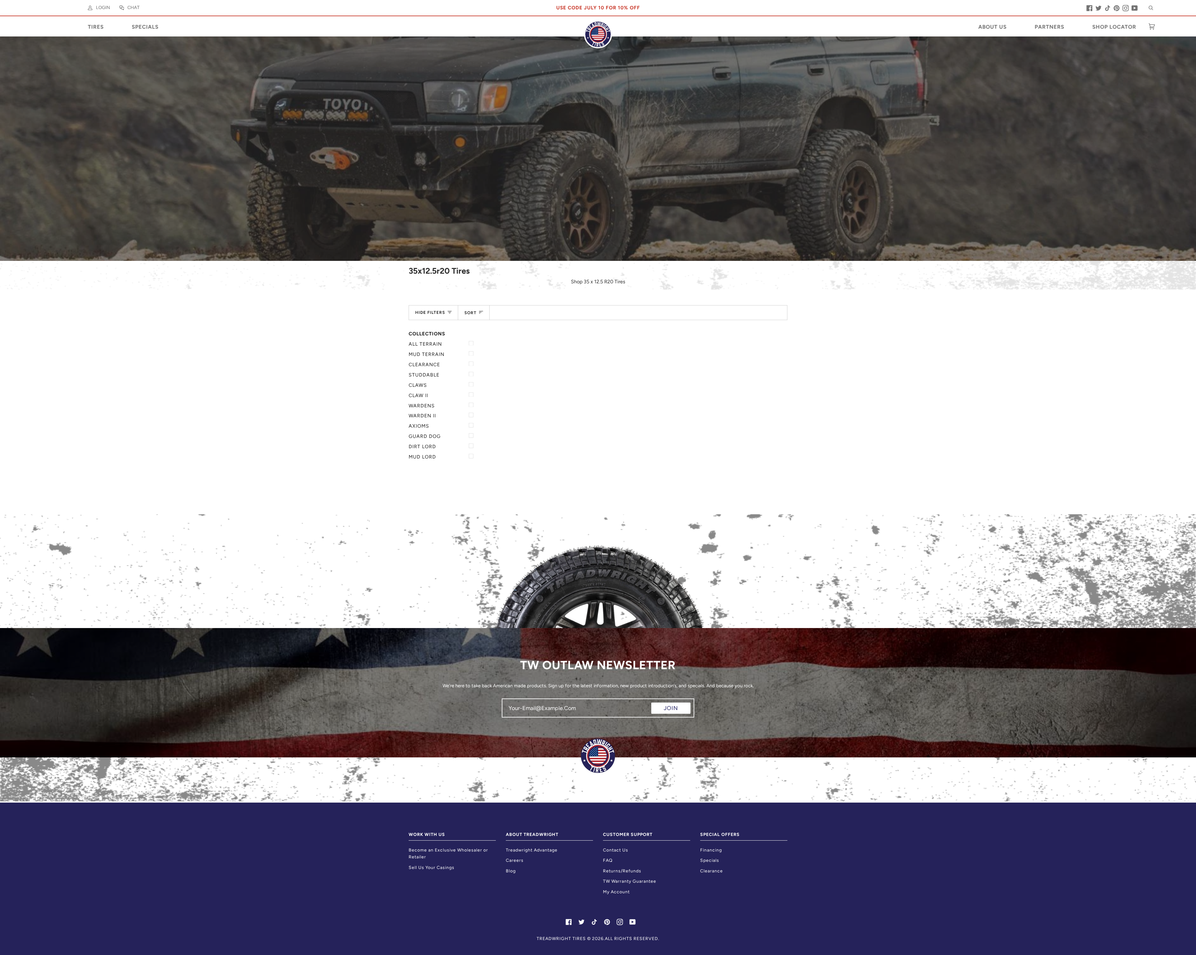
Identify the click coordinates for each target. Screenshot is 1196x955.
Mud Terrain (426, 354)
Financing (711, 850)
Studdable (424, 375)
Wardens (422, 406)
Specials (709, 860)
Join (671, 708)
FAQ (608, 860)
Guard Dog (425, 436)
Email (513, 713)
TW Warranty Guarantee (629, 881)
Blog (511, 871)
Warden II (422, 416)
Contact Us (615, 850)
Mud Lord (422, 457)
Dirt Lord (422, 446)
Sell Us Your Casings (431, 867)
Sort (470, 312)
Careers (515, 860)
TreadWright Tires (561, 938)
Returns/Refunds (622, 871)
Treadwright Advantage (532, 850)
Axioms (419, 426)
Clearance (424, 364)
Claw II (418, 395)
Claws (418, 385)
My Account (616, 892)
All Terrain (425, 344)
